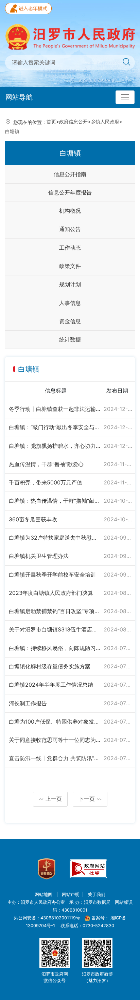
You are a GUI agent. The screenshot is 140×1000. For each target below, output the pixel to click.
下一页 (90, 798)
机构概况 (70, 210)
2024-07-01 (118, 758)
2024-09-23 (118, 537)
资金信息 (70, 321)
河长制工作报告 (28, 703)
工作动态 (70, 247)
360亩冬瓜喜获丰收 (33, 519)
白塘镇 (12, 131)
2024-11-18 (118, 464)
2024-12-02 (118, 445)
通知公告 (70, 229)
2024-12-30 (118, 408)
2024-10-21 (118, 500)
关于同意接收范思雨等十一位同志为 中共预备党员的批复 (55, 739)
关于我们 (96, 894)
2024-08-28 (118, 592)
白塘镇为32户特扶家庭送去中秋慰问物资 (55, 537)
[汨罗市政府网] (70, 36)
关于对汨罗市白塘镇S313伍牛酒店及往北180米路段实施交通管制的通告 (55, 629)
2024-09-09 (118, 556)
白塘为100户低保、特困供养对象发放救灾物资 (55, 721)
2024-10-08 (118, 519)
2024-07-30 (118, 648)
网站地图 (44, 894)
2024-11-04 (118, 482)
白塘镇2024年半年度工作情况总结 (51, 684)
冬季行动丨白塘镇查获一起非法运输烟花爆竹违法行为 (55, 408)
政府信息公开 (73, 121)
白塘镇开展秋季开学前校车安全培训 (52, 574)
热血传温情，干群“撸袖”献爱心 (46, 464)
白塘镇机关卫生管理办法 (39, 556)
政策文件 (70, 266)
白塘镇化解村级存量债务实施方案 (49, 666)
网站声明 (71, 894)
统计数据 (70, 339)
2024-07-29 (118, 666)
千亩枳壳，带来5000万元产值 (45, 482)
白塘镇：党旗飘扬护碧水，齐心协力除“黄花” (55, 445)
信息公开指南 (70, 174)
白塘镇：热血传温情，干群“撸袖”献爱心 (55, 500)
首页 (51, 121)
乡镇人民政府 (105, 121)
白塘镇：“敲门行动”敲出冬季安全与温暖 (55, 427)
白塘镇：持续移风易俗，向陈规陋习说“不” (55, 648)
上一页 (50, 798)
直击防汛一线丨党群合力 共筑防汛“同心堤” (55, 758)
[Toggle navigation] (125, 97)
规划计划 (70, 284)
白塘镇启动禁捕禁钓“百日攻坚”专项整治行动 (55, 611)
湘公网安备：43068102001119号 (47, 917)
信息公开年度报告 (70, 192)
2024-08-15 (118, 629)
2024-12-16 (118, 427)
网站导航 (19, 97)
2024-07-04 (118, 739)
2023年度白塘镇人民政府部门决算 (51, 592)
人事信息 (70, 302)
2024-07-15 (118, 721)
